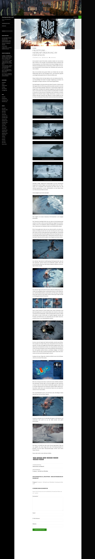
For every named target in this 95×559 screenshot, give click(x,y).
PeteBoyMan (45, 57)
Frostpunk (39, 457)
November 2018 (4, 117)
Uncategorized (4, 90)
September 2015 (5, 133)
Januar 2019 (4, 114)
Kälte (44, 457)
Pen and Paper (4, 88)
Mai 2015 (3, 139)
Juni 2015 (3, 137)
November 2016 (4, 122)
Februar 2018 (4, 119)
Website (34, 523)
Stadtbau (56, 457)
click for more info (5, 65)
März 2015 (4, 142)
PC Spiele (34, 48)
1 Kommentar (53, 57)
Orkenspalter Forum (6, 23)
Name (34, 513)
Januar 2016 (4, 128)
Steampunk (36, 459)
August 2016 (4, 123)
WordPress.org (4, 101)
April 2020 (4, 111)
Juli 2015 (3, 136)
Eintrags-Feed (4, 98)
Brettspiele (4, 82)
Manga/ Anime (4, 85)
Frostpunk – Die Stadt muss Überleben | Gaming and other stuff (7, 56)
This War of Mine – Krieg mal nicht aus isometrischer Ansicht (7, 74)
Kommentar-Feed (5, 100)
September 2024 (5, 109)
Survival (41, 459)
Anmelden (3, 96)
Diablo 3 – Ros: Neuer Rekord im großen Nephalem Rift (7, 66)
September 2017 (5, 120)
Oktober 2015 (4, 131)
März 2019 (4, 112)
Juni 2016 (3, 125)
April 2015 (4, 141)
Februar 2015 (4, 144)
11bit (35, 457)
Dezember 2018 (4, 116)
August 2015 (4, 134)
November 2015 (4, 130)
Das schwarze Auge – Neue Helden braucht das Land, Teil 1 (7, 70)
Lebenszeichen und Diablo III (38, 465)
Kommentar (36, 496)
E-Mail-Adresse (36, 518)
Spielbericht (49, 457)
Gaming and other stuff (8, 17)
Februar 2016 (4, 126)
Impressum (75, 17)
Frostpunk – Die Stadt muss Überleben (40, 470)
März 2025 (4, 108)
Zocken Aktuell (4, 46)
